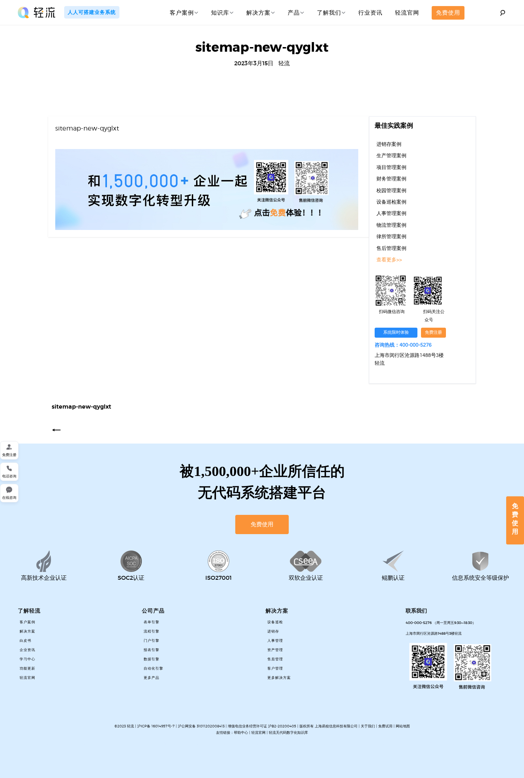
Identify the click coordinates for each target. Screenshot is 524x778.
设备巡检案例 (391, 202)
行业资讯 (370, 12)
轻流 (284, 63)
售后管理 (275, 659)
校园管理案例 (391, 190)
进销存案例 (388, 144)
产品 (294, 12)
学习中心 (27, 659)
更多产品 (151, 678)
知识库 (220, 12)
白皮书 (25, 641)
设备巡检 (275, 622)
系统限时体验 (396, 332)
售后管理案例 (391, 248)
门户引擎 (151, 641)
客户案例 (182, 12)
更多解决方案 (279, 678)
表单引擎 (151, 622)
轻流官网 (407, 12)
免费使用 (448, 12)
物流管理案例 (391, 225)
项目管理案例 (391, 167)
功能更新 (27, 668)
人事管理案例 (391, 213)
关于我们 (368, 726)
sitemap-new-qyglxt (87, 128)
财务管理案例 (391, 178)
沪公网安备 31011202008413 (202, 726)
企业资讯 (27, 650)
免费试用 (385, 726)
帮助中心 (241, 732)
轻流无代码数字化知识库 (288, 732)
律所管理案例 (391, 236)
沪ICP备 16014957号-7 (156, 726)
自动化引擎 (153, 668)
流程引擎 (151, 631)
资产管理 (275, 650)
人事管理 (275, 641)
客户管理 (275, 668)
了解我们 (329, 12)
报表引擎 (151, 650)
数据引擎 (151, 659)
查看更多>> (389, 259)
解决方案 (258, 12)
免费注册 (433, 332)
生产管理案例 (391, 155)
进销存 (273, 631)
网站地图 (403, 726)
